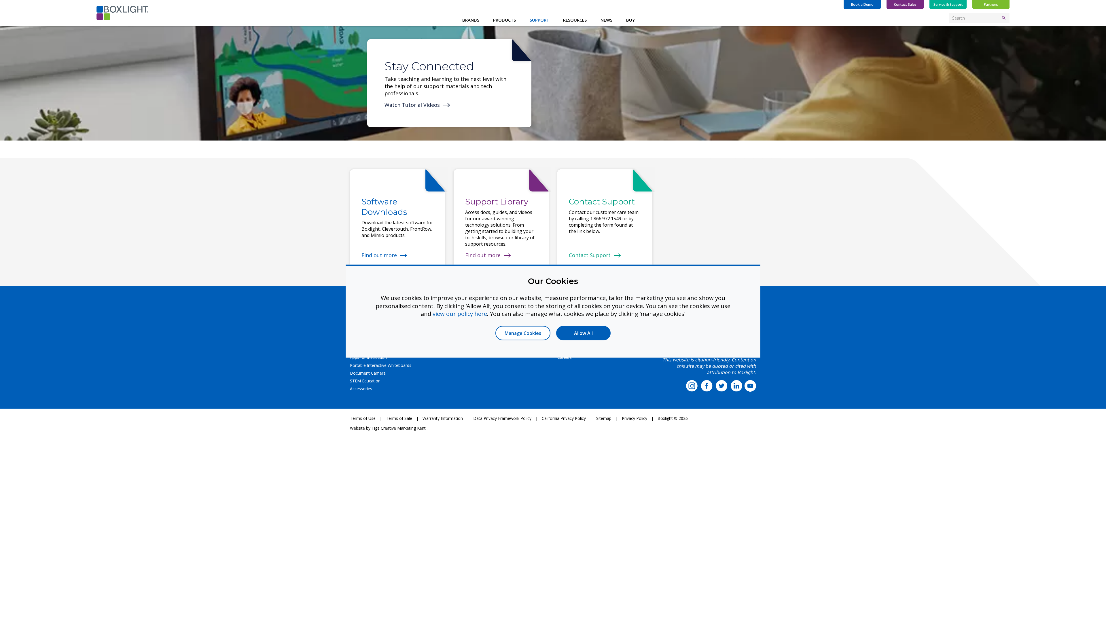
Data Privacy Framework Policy (502, 418)
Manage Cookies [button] (523, 333)
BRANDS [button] (470, 20)
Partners (991, 4)
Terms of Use (363, 418)
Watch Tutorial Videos (412, 104)
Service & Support (948, 4)
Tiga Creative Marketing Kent (399, 428)
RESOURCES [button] (575, 20)
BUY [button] (630, 20)
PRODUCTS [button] (504, 20)
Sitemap (603, 418)
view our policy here (460, 314)
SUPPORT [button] (539, 20)
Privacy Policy (634, 418)
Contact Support (590, 255)
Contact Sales (905, 4)
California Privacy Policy (564, 418)
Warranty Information (443, 418)
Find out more (379, 255)
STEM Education (365, 381)
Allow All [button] (583, 333)
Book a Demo (862, 4)
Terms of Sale (399, 418)
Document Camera (368, 373)
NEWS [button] (606, 20)
